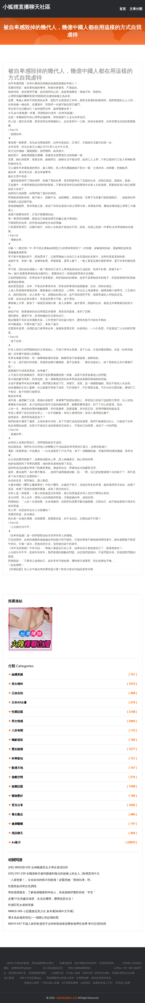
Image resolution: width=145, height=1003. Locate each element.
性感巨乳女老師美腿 (21, 905)
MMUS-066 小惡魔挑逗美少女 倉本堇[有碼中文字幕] (40, 911)
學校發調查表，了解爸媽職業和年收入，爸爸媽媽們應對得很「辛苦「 (52, 892)
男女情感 (74, 721)
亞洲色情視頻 (106, 963)
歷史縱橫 (74, 749)
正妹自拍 (74, 693)
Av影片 (74, 842)
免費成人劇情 (31, 982)
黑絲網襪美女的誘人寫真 (60, 977)
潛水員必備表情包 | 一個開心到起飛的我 (33, 917)
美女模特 (74, 683)
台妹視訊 (85, 982)
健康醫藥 (74, 823)
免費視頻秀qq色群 (21, 968)
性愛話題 (74, 711)
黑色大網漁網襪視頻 (79, 968)
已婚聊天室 (57, 972)
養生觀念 (74, 814)
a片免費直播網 (70, 982)
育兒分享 (74, 805)
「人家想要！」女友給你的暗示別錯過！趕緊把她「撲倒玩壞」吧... (50, 880)
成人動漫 (9, 977)
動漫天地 (74, 767)
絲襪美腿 (74, 674)
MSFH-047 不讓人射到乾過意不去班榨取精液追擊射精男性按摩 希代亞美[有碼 (57, 923)
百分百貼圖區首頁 (53, 968)
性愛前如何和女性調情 (22, 886)
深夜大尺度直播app (30, 977)
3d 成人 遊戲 (73, 972)
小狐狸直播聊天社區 (26, 7)
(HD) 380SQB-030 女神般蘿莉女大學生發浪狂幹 (38, 867)
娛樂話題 (74, 786)
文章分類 (136, 9)
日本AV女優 (74, 702)
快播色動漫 (65, 963)
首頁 (123, 9)
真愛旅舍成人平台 (103, 982)
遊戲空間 (74, 777)
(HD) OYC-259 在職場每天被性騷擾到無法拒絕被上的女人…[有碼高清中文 (54, 873)
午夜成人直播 (122, 982)
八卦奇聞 (74, 730)
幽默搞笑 (74, 739)
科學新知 (74, 758)
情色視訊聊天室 (17, 972)
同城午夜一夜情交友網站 (96, 972)
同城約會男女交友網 (123, 972)
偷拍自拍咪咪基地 (101, 977)
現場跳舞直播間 (37, 972)
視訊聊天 (74, 833)
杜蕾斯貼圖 (82, 977)
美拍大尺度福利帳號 (18, 963)
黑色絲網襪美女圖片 (43, 963)
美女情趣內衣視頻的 (85, 963)
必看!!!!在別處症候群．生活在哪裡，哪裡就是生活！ (41, 898)
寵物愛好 (74, 795)
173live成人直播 (50, 982)
